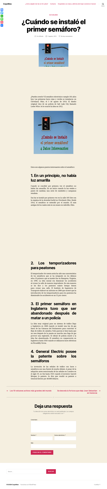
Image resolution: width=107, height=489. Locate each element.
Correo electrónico (60, 435)
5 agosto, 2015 (52, 36)
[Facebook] (1, 9)
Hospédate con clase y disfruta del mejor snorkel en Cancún (77, 4)
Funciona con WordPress (28, 484)
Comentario (34, 419)
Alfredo (41, 36)
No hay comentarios (66, 36)
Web (32, 443)
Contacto (53, 4)
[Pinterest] (1, 22)
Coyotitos (7, 4)
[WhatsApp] (1, 16)
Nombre (33, 435)
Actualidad (53, 15)
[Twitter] (1, 12)
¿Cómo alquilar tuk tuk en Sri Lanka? (36, 4)
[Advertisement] (22, 84)
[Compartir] (1, 25)
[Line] (1, 19)
